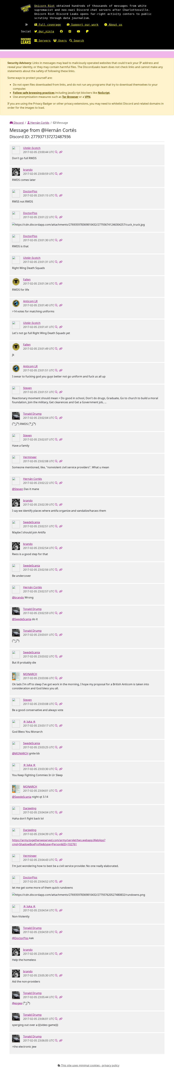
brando (28, 170)
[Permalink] (60, 152)
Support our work (83, 24)
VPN (87, 97)
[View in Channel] (56, 152)
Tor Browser (70, 97)
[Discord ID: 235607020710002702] (16, 281)
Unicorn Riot (44, 5)
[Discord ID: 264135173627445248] (16, 172)
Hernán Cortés (39, 123)
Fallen (27, 279)
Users (62, 40)
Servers (44, 40)
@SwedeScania (21, 619)
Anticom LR (30, 301)
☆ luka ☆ (29, 721)
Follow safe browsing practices (34, 93)
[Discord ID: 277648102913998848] (16, 524)
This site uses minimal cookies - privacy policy (89, 1065)
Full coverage (49, 24)
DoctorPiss (30, 191)
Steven (27, 388)
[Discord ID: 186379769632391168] (16, 459)
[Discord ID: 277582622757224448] (16, 303)
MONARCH (30, 674)
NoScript (104, 93)
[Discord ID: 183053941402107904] (16, 723)
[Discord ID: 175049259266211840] (16, 676)
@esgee (17, 1003)
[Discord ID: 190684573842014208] (16, 810)
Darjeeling (29, 808)
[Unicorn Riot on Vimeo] (70, 31)
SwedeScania (31, 522)
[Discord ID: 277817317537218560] (16, 390)
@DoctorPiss (20, 938)
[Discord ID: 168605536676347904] (16, 193)
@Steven (17, 489)
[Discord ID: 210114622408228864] (16, 415)
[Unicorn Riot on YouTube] (78, 31)
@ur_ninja (45, 31)
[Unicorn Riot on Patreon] (87, 31)
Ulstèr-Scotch (31, 148)
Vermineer (30, 457)
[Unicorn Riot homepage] (26, 8)
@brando (18, 597)
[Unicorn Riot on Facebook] (61, 31)
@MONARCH (20, 753)
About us (114, 24)
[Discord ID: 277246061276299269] (16, 481)
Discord (18, 123)
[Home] (26, 41)
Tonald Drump (32, 414)
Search (78, 40)
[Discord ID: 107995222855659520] (16, 150)
